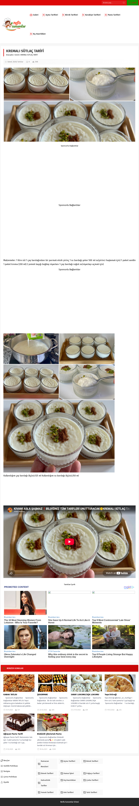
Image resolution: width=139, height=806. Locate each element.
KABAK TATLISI (10, 694)
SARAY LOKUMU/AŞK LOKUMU (85, 694)
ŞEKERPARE (42, 694)
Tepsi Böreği (111, 694)
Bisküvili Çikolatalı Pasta (49, 734)
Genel (17, 55)
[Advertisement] (69, 166)
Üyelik (134, 3)
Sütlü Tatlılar (18, 62)
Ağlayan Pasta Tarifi (13, 734)
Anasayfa (9, 55)
